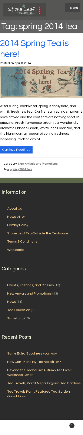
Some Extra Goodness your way (32, 353)
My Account (14, 427)
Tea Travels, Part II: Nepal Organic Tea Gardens (44, 383)
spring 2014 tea (21, 169)
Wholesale (15, 250)
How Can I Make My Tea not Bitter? (34, 361)
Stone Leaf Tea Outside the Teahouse (37, 233)
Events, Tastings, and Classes (30, 285)
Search (41, 427)
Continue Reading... (16, 149)
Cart (64, 424)
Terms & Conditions (22, 241)
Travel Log (15, 318)
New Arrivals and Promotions (37, 163)
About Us (14, 208)
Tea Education (18, 310)
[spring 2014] (41, 82)
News (11, 301)
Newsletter (16, 216)
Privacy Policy (17, 225)
